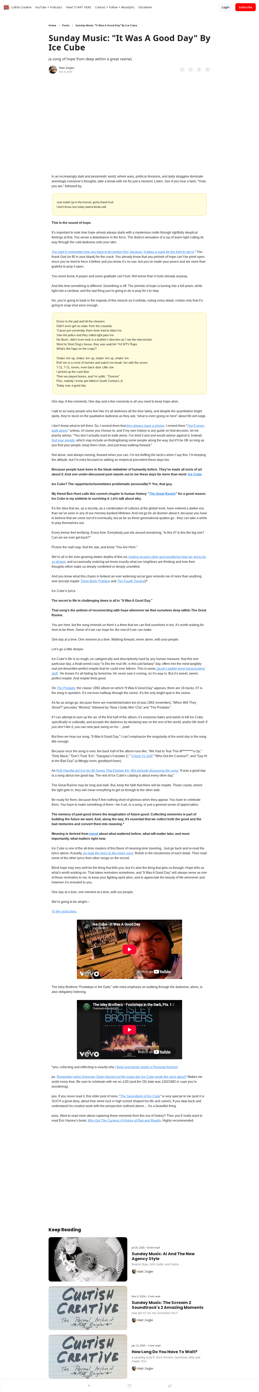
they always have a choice (145, 425)
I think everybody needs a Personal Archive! (146, 1067)
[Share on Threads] (199, 69)
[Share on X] (190, 69)
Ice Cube (195, 474)
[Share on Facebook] (182, 69)
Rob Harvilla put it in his (73, 770)
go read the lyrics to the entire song (108, 853)
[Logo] (6, 7)
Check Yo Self (142, 756)
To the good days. (64, 911)
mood (94, 833)
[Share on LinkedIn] (207, 69)
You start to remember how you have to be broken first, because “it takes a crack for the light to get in (123, 252)
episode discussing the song (157, 770)
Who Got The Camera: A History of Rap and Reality (124, 1120)
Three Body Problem (95, 581)
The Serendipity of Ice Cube (140, 1096)
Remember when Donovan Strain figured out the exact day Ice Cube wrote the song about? (122, 1077)
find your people (63, 440)
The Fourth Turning (131, 581)
